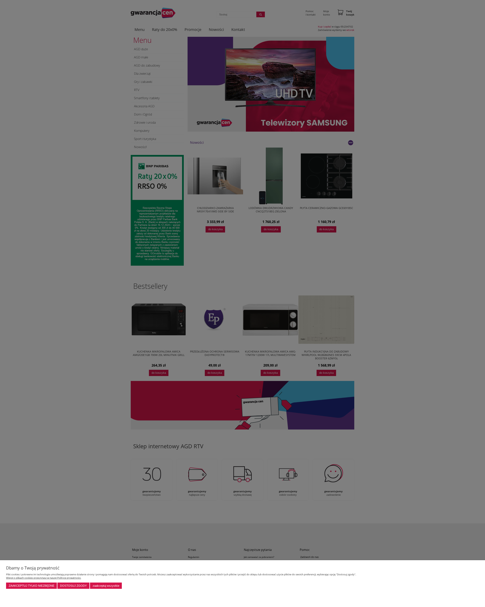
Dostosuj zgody (73, 585)
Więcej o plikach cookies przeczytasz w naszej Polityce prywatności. (43, 578)
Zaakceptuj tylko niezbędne (31, 585)
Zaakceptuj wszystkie (106, 585)
